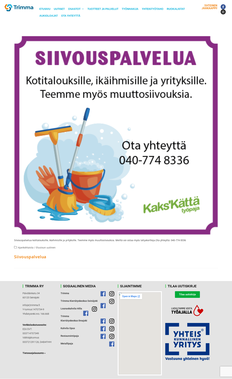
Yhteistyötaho (152, 8)
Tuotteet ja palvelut (102, 8)
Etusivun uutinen (46, 247)
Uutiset (59, 8)
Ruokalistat (176, 8)
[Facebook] (223, 6)
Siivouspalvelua (30, 256)
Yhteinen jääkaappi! (209, 7)
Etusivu (44, 8)
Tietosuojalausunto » (34, 353)
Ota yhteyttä (70, 15)
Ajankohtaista (25, 247)
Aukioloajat (48, 15)
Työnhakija (130, 8)
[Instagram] (223, 11)
